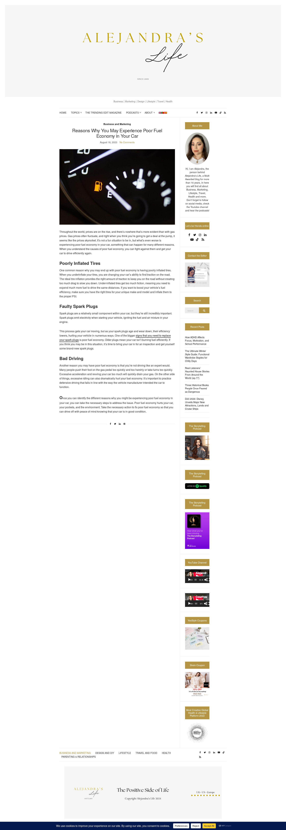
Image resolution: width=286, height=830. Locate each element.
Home (62, 112)
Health (166, 753)
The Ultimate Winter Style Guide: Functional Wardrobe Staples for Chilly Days (197, 356)
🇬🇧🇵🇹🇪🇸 (163, 112)
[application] (197, 576)
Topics (75, 112)
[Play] (189, 579)
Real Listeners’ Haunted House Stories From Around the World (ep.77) (197, 373)
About (149, 112)
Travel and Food (146, 753)
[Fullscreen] (208, 579)
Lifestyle (125, 753)
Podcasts (132, 112)
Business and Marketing (117, 124)
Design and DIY (104, 753)
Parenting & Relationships (78, 756)
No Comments (127, 142)
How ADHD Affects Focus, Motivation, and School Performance (197, 340)
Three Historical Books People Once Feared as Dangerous (197, 388)
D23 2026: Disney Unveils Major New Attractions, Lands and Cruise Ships (197, 403)
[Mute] (206, 579)
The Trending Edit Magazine (103, 112)
